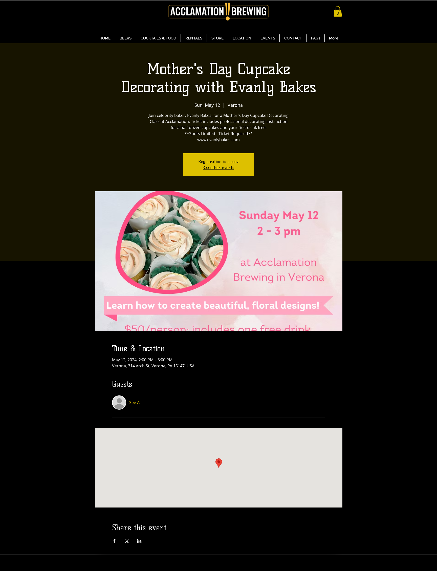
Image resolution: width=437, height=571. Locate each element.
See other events (218, 167)
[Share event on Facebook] (114, 541)
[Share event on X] (126, 541)
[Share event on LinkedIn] (139, 541)
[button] (337, 11)
